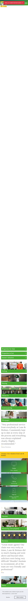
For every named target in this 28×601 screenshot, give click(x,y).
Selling (4, 371)
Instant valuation (8, 358)
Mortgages (5, 420)
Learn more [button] (14, 593)
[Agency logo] (14, 7)
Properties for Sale (8, 349)
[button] (14, 480)
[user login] (23, 3)
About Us (5, 396)
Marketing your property (10, 529)
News (4, 585)
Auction (5, 516)
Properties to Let (8, 353)
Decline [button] (8, 597)
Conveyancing (7, 408)
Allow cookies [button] (20, 597)
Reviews (5, 541)
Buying (4, 383)
